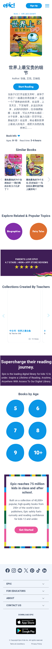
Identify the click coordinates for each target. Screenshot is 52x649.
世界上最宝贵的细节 (28, 14)
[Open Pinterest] (32, 570)
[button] (24, 316)
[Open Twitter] (26, 570)
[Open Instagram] (14, 570)
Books (16, 14)
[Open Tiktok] (38, 570)
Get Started (26, 530)
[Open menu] (47, 5)
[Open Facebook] (7, 570)
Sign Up (34, 5)
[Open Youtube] (20, 570)
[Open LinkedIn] (44, 570)
